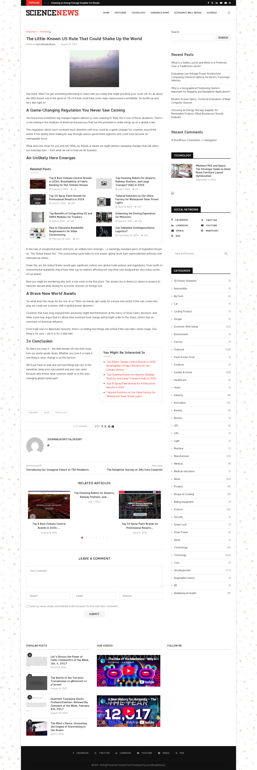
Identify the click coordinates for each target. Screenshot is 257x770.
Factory (202, 341)
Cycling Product (202, 311)
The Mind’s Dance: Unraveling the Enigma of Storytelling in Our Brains (69, 727)
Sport (202, 539)
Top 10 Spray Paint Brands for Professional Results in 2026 (67, 197)
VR (202, 585)
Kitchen (202, 418)
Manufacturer (202, 456)
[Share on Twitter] (105, 426)
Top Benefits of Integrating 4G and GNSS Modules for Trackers (70, 215)
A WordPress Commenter (185, 140)
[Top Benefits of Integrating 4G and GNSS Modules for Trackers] (38, 217)
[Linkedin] (217, 3)
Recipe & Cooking (202, 494)
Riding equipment (202, 501)
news (46, 412)
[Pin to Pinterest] (109, 426)
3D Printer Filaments (202, 280)
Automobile (202, 288)
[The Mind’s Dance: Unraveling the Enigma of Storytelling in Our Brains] (36, 729)
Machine (202, 448)
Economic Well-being (188, 12)
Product (202, 486)
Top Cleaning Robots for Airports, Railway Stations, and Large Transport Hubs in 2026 (135, 181)
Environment (202, 334)
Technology (202, 547)
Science (212, 12)
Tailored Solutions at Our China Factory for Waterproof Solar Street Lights (137, 199)
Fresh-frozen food (202, 357)
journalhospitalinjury (45, 44)
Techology (138, 12)
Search (175, 31)
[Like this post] (98, 426)
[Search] (229, 13)
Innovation (202, 402)
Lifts (202, 433)
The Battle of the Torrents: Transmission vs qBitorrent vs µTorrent (69, 681)
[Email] (225, 3)
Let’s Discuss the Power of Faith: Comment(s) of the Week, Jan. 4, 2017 (70, 660)
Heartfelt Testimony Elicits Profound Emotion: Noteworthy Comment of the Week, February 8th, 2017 (70, 704)
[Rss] (230, 3)
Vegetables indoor (202, 577)
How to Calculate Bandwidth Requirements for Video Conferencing (66, 231)
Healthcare (202, 379)
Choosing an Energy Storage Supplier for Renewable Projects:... (83, 3)
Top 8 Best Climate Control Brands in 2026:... (49, 526)
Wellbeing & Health (202, 593)
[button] (44, 3)
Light (202, 440)
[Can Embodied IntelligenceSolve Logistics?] (104, 231)
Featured (120, 12)
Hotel (202, 387)
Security (202, 516)
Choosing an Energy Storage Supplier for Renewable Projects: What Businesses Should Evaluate (197, 113)
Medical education (202, 471)
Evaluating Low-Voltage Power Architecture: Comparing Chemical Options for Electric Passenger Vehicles (200, 77)
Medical (202, 463)
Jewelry (202, 410)
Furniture (202, 364)
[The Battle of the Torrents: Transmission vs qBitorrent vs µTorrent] (36, 683)
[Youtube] (221, 3)
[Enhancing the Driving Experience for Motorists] (104, 217)
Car (202, 303)
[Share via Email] (113, 426)
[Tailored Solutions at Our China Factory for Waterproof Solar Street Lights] (104, 201)
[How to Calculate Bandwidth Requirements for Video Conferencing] (38, 233)
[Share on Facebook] (102, 426)
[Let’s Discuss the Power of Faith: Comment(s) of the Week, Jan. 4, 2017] (36, 662)
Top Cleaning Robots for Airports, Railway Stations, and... (94, 495)
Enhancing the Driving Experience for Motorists (135, 215)
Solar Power (202, 532)
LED (202, 425)
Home (106, 12)
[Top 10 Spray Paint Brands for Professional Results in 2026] (38, 199)
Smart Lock (202, 524)
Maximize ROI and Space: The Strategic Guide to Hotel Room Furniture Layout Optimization (213, 171)
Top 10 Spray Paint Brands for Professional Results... (140, 526)
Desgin (202, 319)
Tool (202, 562)
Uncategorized (202, 570)
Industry (202, 395)
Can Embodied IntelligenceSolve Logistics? (135, 229)
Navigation (211, 140)
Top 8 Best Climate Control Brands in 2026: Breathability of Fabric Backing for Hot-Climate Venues (70, 181)
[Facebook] (208, 3)
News (202, 478)
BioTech (202, 296)
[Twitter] (212, 3)
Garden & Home (160, 12)
